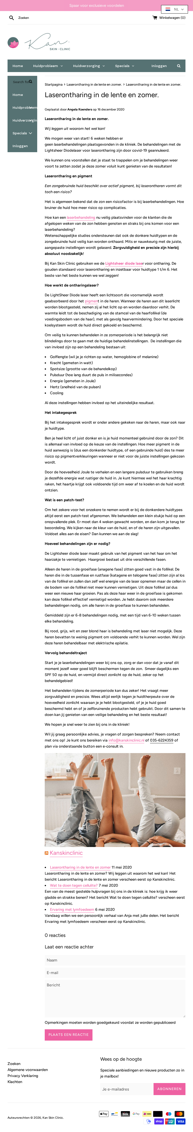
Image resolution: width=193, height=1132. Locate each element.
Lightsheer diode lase (123, 263)
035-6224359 (161, 740)
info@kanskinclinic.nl (126, 740)
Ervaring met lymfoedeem (72, 909)
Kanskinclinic (66, 852)
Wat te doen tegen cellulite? (74, 885)
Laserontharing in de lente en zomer (80, 867)
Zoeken (14, 1063)
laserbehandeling (81, 217)
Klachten (15, 1082)
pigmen (91, 301)
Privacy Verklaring (23, 1075)
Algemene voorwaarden (28, 1069)
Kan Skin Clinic (52, 1117)
